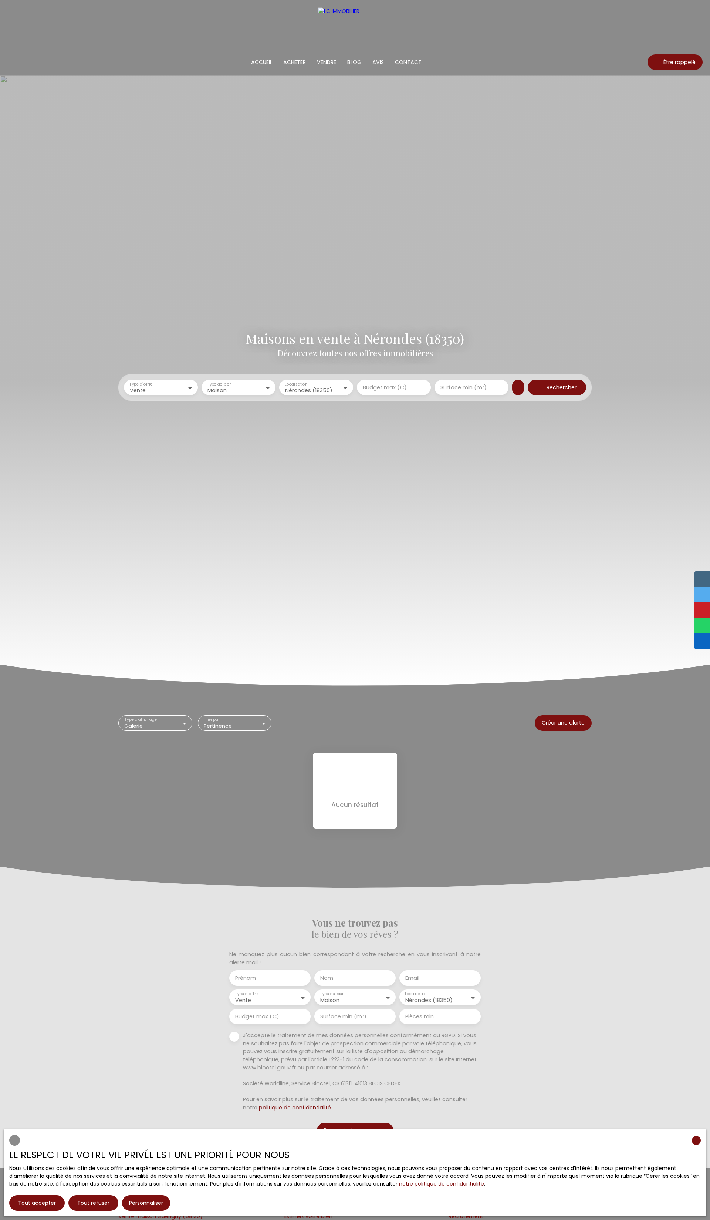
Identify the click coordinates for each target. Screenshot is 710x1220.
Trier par (211, 719)
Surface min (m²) (463, 387)
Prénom (245, 978)
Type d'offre (140, 384)
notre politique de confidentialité (441, 1183)
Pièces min (419, 1016)
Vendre (326, 62)
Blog (354, 62)
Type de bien (219, 384)
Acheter (294, 62)
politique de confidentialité (295, 1107)
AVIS (378, 62)
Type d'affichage (141, 719)
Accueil (261, 62)
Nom (326, 978)
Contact (408, 62)
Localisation (296, 384)
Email (412, 978)
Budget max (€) (385, 387)
